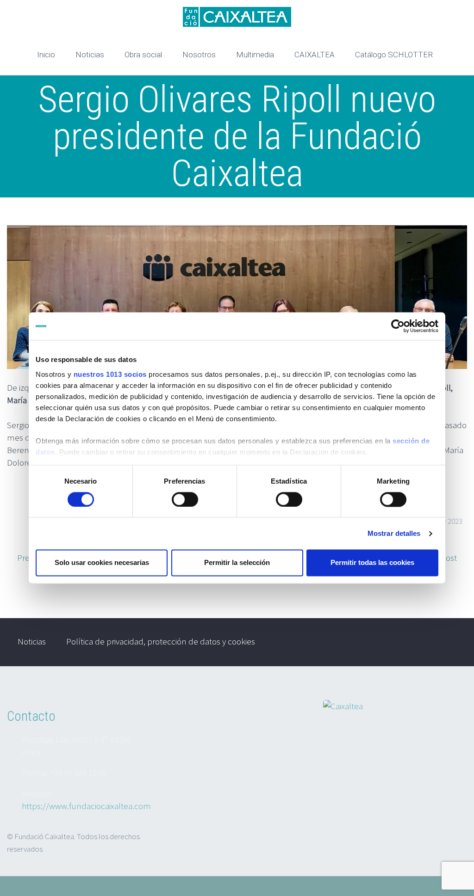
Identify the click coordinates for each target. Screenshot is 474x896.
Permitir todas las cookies (372, 563)
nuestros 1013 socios (110, 374)
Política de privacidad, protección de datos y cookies (160, 641)
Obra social (143, 54)
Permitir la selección (237, 563)
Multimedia (255, 54)
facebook (448, 642)
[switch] (185, 499)
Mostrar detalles (394, 533)
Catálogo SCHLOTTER (394, 54)
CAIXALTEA (314, 54)
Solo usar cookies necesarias (102, 563)
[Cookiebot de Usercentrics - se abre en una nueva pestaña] (397, 326)
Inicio (46, 54)
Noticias (89, 54)
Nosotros (199, 54)
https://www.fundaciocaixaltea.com (86, 805)
